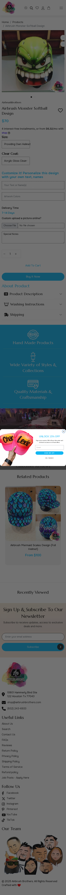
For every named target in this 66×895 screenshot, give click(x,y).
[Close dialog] (63, 431)
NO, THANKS (49, 458)
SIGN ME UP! (49, 453)
